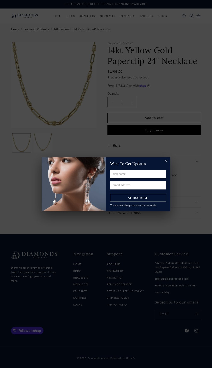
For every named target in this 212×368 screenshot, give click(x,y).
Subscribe (138, 198)
